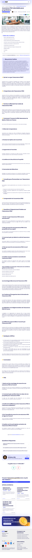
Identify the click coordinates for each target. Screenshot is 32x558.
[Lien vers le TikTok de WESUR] (14, 543)
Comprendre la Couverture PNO (9, 45)
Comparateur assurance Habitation (23, 534)
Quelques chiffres (6, 48)
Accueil (3, 6)
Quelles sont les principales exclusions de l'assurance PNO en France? (15, 450)
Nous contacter (19, 546)
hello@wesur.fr (4, 535)
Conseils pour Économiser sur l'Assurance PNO (11, 43)
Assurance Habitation (9, 6)
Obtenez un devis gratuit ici (25, 55)
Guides (14, 6)
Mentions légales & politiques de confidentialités (22, 549)
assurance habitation (16, 434)
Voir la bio (27, 458)
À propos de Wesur (20, 543)
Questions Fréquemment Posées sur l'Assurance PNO (12, 46)
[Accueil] (5, 2)
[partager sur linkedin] (26, 14)
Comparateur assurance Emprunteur (23, 538)
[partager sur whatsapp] (28, 14)
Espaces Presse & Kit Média (21, 547)
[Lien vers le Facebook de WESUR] (6, 543)
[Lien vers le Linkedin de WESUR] (11, 543)
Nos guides (18, 544)
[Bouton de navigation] (28, 2)
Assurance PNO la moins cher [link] (21, 6)
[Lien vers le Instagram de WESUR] (8, 543)
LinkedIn (27, 456)
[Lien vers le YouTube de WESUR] (6, 546)
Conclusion (5, 50)
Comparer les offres (7, 523)
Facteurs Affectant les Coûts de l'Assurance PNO (12, 40)
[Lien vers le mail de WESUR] (3, 543)
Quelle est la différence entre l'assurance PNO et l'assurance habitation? (13, 444)
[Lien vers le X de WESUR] (3, 546)
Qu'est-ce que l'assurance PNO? (9, 37)
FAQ (4, 51)
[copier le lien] (29, 14)
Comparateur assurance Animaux (22, 537)
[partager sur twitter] (25, 14)
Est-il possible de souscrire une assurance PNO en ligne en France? (14, 447)
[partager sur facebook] (24, 14)
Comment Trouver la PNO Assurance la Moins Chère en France (14, 42)
